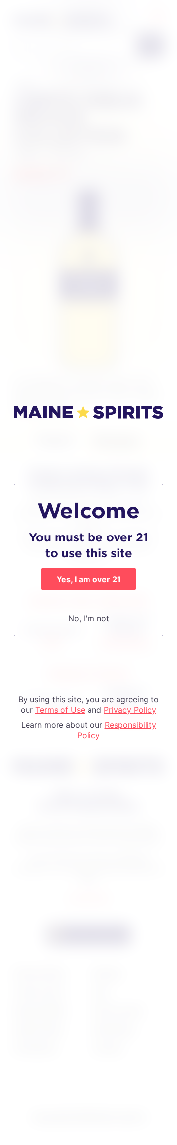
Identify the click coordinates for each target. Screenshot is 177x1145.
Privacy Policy (130, 710)
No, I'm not (88, 618)
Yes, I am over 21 (89, 579)
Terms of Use (60, 710)
